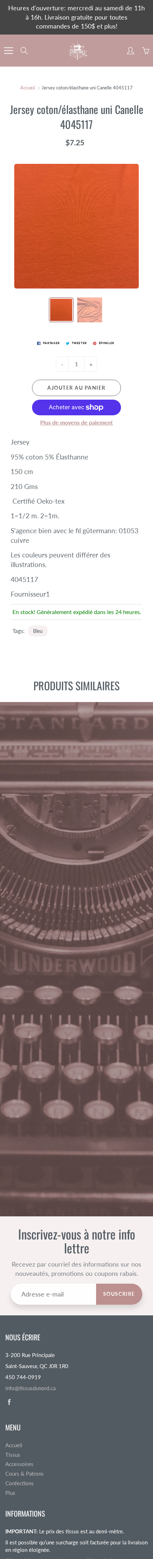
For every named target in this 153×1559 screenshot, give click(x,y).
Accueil (27, 87)
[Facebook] (9, 1402)
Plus (10, 1493)
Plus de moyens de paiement (76, 422)
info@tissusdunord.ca (30, 1388)
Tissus (12, 1455)
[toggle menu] (8, 50)
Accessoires (19, 1464)
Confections (19, 1483)
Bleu (38, 631)
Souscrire (119, 1294)
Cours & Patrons (24, 1474)
